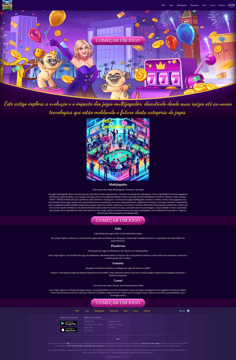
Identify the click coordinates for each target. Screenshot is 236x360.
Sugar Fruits (88, 327)
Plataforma (195, 5)
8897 (163, 5)
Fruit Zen (112, 327)
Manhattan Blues (114, 321)
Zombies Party (89, 321)
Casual (212, 5)
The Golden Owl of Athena (93, 324)
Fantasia (222, 5)
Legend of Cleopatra (116, 324)
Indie (204, 5)
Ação (171, 5)
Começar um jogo (118, 40)
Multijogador (182, 5)
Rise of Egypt (89, 331)
